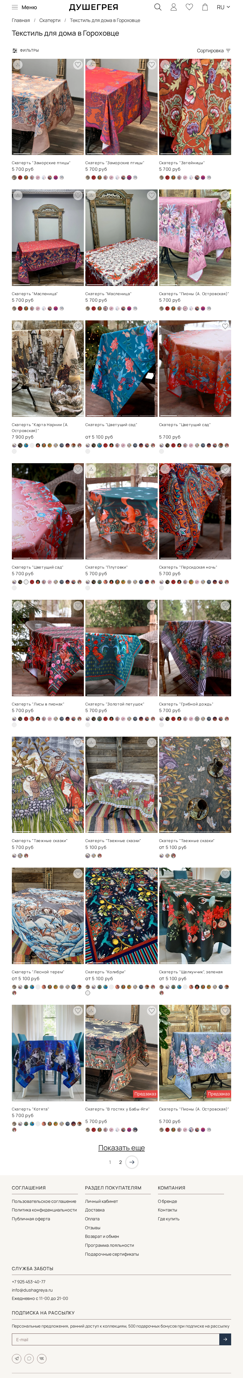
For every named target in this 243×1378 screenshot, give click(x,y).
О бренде (167, 1201)
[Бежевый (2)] (87, 177)
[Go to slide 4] (74, 151)
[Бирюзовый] (26, 445)
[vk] (42, 1358)
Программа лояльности (109, 1245)
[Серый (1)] (129, 582)
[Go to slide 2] (39, 151)
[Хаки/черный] (61, 177)
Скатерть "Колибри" (105, 971)
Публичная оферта (31, 1219)
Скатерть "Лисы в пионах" (38, 704)
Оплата (92, 1219)
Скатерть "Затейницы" (182, 162)
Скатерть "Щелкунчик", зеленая (191, 971)
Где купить (169, 1219)
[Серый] (61, 445)
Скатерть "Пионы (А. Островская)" (194, 293)
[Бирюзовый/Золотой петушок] (99, 582)
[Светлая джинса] (43, 177)
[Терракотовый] (73, 445)
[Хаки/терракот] (79, 445)
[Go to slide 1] (21, 151)
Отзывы (92, 1227)
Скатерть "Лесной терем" (38, 971)
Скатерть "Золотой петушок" (114, 704)
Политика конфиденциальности (44, 1210)
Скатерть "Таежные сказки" (40, 840)
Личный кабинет (101, 1201)
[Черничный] (14, 451)
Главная (21, 20)
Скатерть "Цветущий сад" (111, 424)
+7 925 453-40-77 (28, 1281)
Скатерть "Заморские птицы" (41, 162)
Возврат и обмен (102, 1236)
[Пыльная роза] (38, 177)
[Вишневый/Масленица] (20, 177)
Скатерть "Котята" (30, 1109)
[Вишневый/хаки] (105, 582)
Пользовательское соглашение (44, 1201)
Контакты (167, 1210)
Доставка (95, 1210)
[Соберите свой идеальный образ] (18, 64)
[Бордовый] (32, 445)
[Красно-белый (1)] (32, 177)
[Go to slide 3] (56, 151)
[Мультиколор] (49, 445)
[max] (29, 1358)
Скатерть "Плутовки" (106, 567)
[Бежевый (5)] (14, 445)
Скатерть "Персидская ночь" (188, 567)
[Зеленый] (38, 445)
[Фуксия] (55, 177)
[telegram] (16, 1358)
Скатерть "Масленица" (35, 293)
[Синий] (67, 445)
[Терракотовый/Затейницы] (49, 177)
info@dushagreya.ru (32, 1290)
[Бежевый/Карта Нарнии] (93, 445)
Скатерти (49, 20)
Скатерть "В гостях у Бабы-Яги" (117, 1109)
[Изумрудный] (26, 177)
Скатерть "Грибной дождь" (186, 704)
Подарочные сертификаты (112, 1254)
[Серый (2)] (55, 445)
